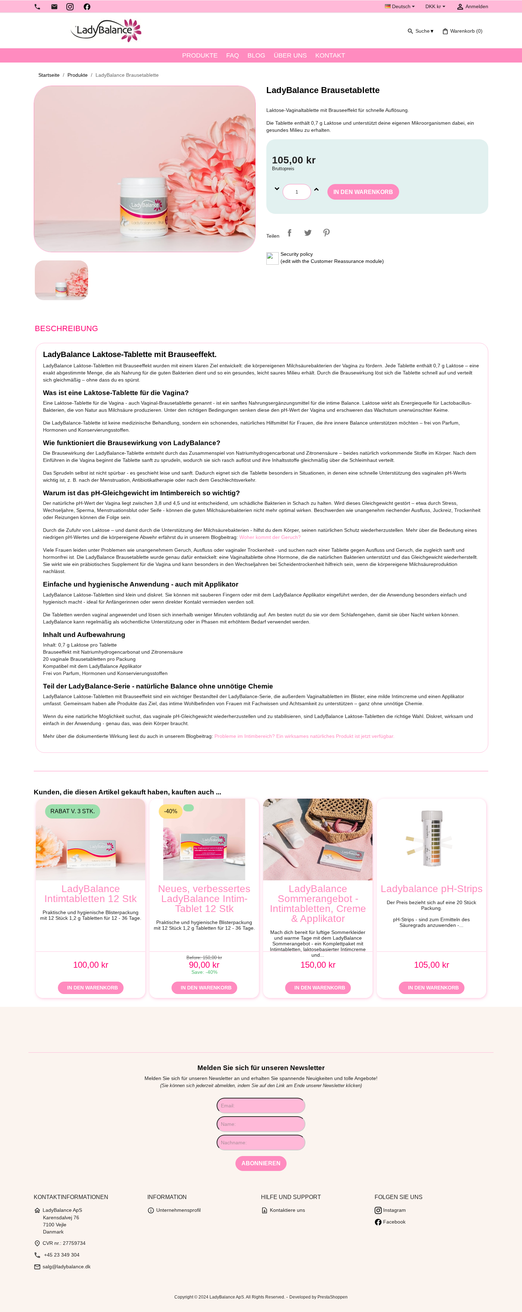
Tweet (308, 233)
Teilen (289, 233)
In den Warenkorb (363, 192)
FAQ (232, 55)
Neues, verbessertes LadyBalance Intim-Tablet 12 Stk (204, 899)
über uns (290, 55)
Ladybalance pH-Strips (431, 889)
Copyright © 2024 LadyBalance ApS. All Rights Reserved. (230, 1297)
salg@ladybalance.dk (62, 1266)
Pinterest (326, 233)
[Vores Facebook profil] (87, 6)
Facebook (394, 1222)
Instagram (394, 1210)
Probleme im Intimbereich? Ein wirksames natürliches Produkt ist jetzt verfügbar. (304, 736)
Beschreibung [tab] (66, 328)
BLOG (256, 55)
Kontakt (330, 55)
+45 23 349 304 (57, 1255)
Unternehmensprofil (174, 1210)
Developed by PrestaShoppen (318, 1297)
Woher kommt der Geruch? (270, 537)
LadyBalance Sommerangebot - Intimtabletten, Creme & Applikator (318, 904)
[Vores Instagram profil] (70, 6)
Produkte (200, 55)
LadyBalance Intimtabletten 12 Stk (90, 894)
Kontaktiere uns (283, 1210)
